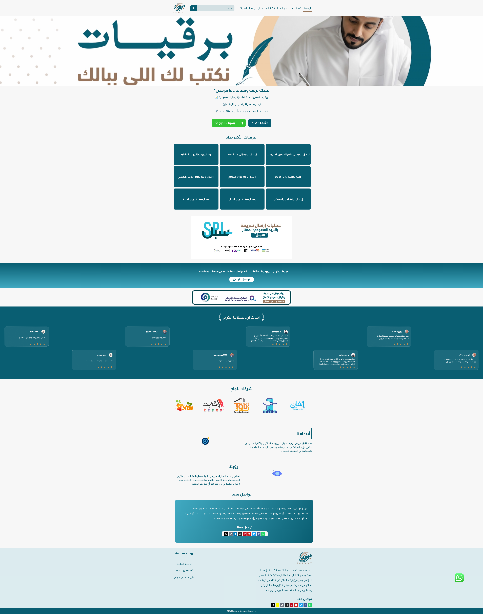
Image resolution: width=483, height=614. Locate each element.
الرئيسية (307, 8)
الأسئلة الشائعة (184, 564)
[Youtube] (249, 534)
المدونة (243, 8)
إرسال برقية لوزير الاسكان (288, 199)
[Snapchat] (277, 605)
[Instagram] (240, 534)
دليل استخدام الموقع (184, 577)
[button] (243, 83)
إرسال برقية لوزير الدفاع (288, 176)
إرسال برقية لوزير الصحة (196, 199)
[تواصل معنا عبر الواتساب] (459, 582)
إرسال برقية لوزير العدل (242, 199)
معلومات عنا (283, 8)
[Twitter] (254, 534)
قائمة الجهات (268, 8)
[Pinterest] (245, 534)
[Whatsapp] (263, 534)
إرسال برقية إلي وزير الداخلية (196, 154)
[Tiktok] (231, 534)
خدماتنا (298, 8)
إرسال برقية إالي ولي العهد (242, 154)
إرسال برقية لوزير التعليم (242, 176)
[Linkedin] (235, 534)
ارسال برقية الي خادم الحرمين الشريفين (288, 154)
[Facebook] (258, 534)
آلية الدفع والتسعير (184, 570)
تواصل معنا (254, 8)
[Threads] (226, 534)
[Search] (193, 8)
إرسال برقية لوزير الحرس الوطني (196, 176)
